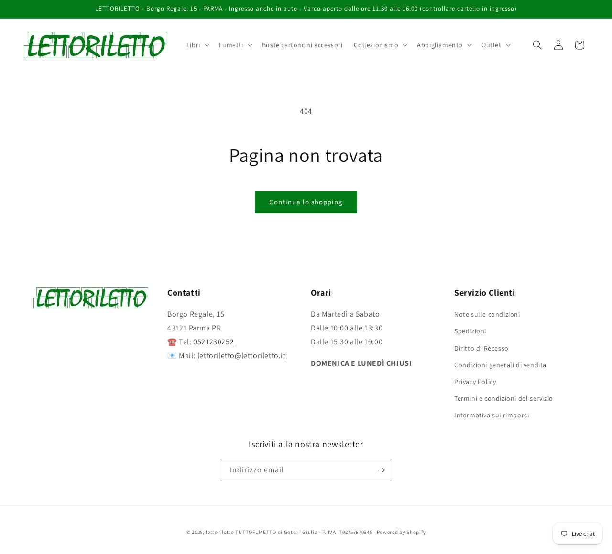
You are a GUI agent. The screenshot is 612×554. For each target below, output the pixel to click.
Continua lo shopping (306, 201)
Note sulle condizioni (487, 314)
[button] (197, 45)
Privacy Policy (475, 381)
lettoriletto (220, 532)
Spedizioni (470, 331)
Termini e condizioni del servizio (503, 398)
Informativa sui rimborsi (491, 415)
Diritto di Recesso (481, 348)
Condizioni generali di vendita (500, 365)
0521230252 (213, 342)
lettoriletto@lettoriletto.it (241, 356)
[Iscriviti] (381, 470)
